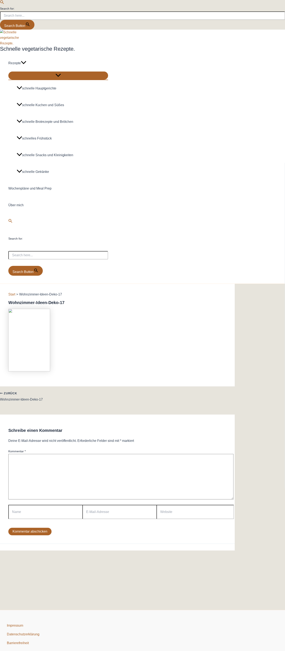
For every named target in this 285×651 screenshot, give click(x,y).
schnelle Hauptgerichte (39, 88)
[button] (2, 3)
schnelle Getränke (35, 171)
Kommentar (17, 451)
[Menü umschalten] (58, 76)
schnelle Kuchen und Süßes (43, 105)
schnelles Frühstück (37, 138)
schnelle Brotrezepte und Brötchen (47, 121)
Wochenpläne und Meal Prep (30, 188)
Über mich (16, 205)
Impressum (15, 625)
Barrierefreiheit (18, 643)
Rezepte (14, 63)
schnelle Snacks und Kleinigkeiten (47, 155)
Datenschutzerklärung (23, 634)
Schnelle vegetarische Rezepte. (37, 49)
